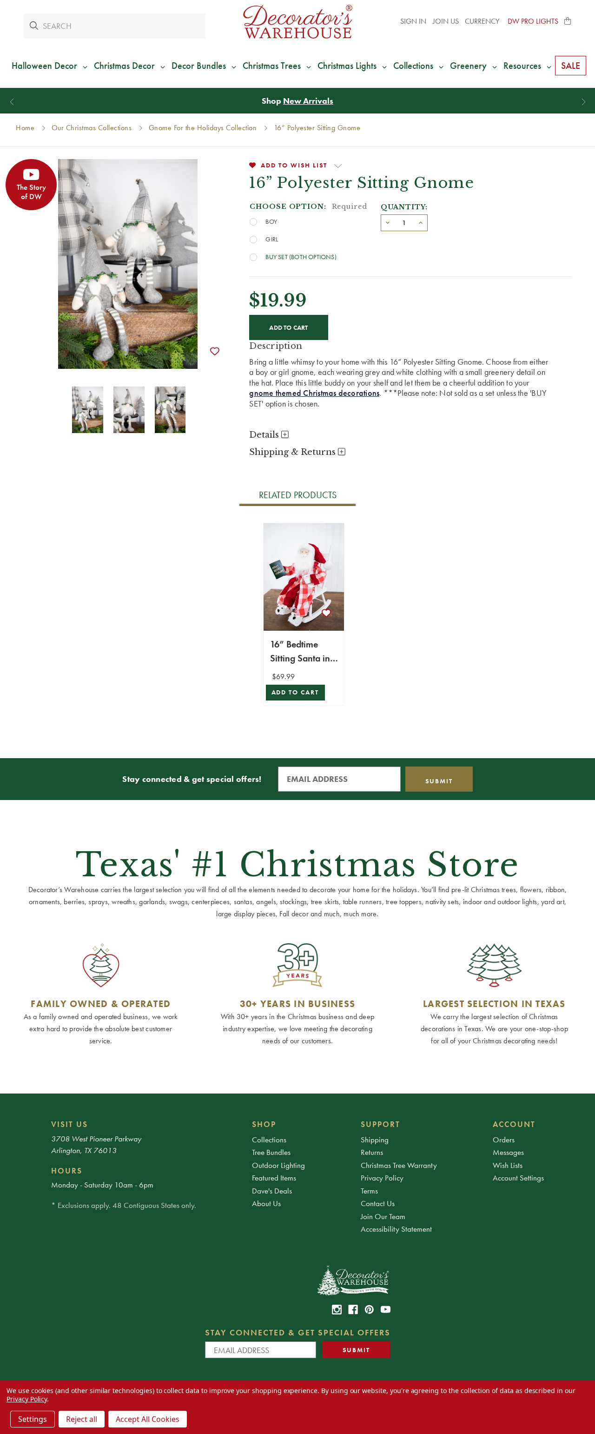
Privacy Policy (382, 1178)
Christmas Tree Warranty (399, 1165)
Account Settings (518, 1178)
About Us (266, 1203)
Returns (372, 1152)
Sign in (413, 21)
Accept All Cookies (147, 1419)
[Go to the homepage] (297, 21)
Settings (32, 1419)
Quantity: (404, 207)
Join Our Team (383, 1216)
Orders (504, 1139)
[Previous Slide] (12, 102)
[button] (568, 21)
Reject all (81, 1419)
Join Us (446, 21)
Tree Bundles (271, 1152)
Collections (269, 1139)
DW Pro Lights (533, 21)
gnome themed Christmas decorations (314, 392)
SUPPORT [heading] (380, 1124)
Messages (508, 1152)
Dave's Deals (272, 1191)
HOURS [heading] (66, 1171)
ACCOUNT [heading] (514, 1124)
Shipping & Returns (293, 452)
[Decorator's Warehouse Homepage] (352, 1280)
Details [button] (265, 435)
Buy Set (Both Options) (300, 257)
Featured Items (274, 1178)
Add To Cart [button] (295, 692)
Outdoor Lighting (278, 1165)
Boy (271, 221)
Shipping (375, 1139)
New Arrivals (308, 100)
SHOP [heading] (264, 1124)
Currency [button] (483, 21)
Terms (369, 1191)
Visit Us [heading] (69, 1124)
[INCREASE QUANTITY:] (420, 222)
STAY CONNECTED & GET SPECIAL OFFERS (297, 1332)
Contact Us (378, 1203)
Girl (271, 239)
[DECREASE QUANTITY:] (387, 222)
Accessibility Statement (396, 1229)
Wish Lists (507, 1165)
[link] (337, 1309)
